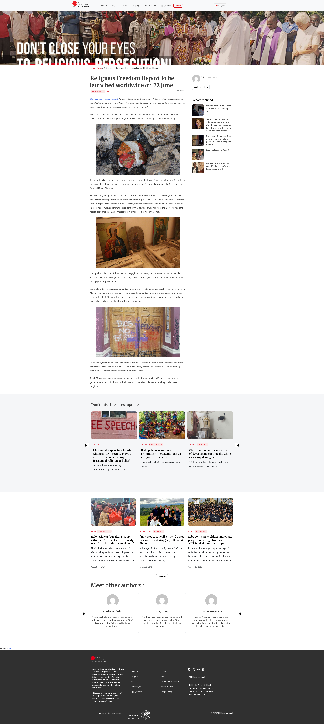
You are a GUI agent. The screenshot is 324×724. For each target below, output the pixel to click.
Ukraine (158, 531)
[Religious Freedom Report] (198, 154)
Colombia (154, 445)
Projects (115, 5)
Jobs (163, 676)
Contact (164, 671)
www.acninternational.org (110, 713)
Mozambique (107, 445)
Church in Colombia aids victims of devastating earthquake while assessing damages (162, 454)
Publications (150, 5)
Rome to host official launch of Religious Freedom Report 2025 (218, 108)
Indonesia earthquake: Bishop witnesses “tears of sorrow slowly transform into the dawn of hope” (112, 540)
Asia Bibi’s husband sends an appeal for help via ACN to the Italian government (219, 166)
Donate (178, 5)
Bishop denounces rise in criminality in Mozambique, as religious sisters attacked (113, 454)
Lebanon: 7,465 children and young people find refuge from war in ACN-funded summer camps (210, 540)
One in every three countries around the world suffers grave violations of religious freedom (218, 140)
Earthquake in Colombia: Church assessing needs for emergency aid (210, 454)
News (125, 5)
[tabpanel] (114, 442)
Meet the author (201, 87)
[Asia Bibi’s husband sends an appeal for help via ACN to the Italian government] (198, 167)
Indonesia (104, 531)
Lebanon (200, 531)
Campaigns (136, 5)
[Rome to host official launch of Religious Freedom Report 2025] (198, 110)
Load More (162, 576)
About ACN (135, 671)
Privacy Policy (167, 686)
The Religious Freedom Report (104, 99)
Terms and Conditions (170, 681)
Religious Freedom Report (217, 150)
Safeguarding (166, 691)
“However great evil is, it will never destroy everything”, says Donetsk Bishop (162, 540)
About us (104, 5)
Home (92, 68)
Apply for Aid (165, 5)
